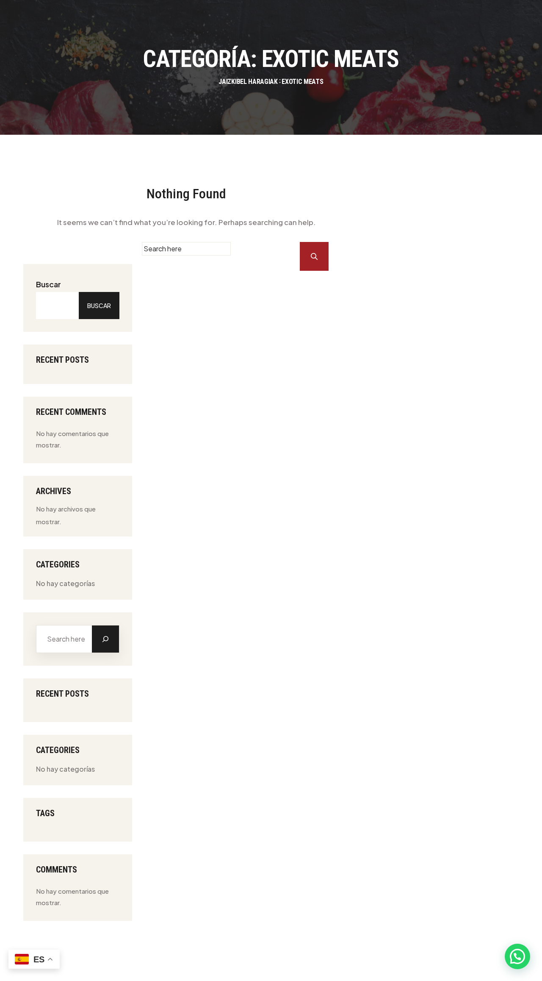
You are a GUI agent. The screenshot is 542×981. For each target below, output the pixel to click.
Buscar (48, 284)
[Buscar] (105, 639)
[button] (517, 956)
